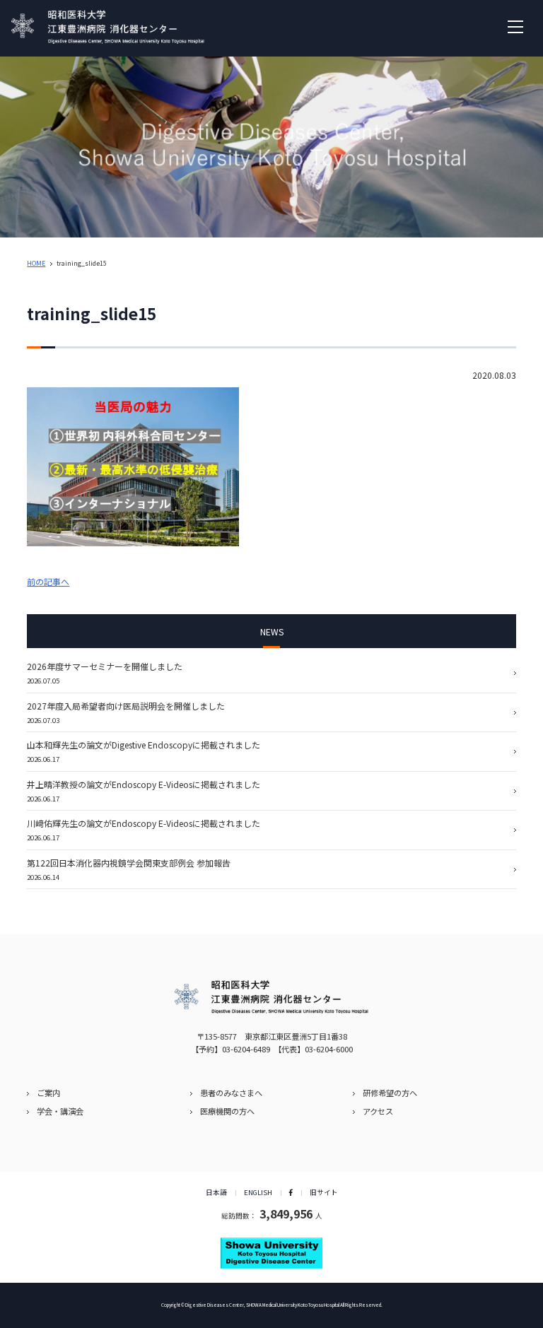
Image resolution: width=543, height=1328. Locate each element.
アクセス (378, 1111)
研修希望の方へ (390, 1092)
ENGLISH (258, 1192)
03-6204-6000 (329, 1048)
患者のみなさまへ (231, 1092)
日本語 (216, 1192)
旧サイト (324, 1192)
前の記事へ (48, 581)
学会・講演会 (60, 1111)
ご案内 (48, 1092)
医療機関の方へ (227, 1111)
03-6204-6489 (246, 1048)
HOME (36, 263)
